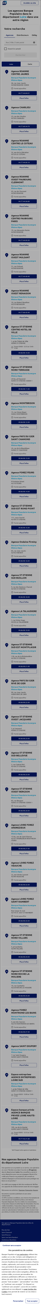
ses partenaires (22, 1254)
